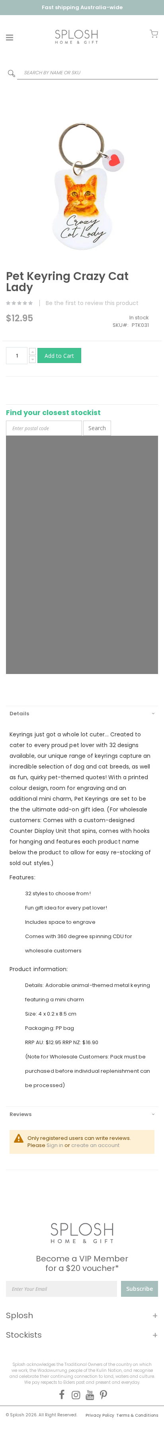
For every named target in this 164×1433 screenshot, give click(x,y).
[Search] (11, 75)
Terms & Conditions (137, 1415)
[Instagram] (74, 1395)
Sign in (55, 1145)
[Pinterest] (102, 1395)
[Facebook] (60, 1395)
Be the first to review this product (92, 303)
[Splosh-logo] (76, 37)
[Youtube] (88, 1395)
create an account (95, 1145)
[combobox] (82, 72)
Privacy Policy (100, 1415)
